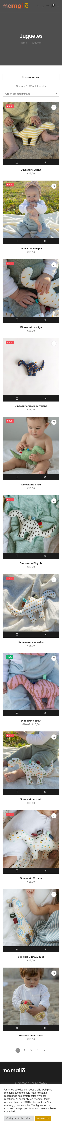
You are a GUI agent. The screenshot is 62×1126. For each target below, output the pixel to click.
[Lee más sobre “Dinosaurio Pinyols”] (17, 556)
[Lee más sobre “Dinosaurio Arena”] (17, 162)
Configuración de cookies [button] (19, 1118)
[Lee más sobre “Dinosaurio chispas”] (17, 241)
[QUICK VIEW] (45, 162)
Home (23, 42)
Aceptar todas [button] (43, 1118)
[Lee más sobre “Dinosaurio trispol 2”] (17, 792)
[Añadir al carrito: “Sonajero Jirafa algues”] (17, 949)
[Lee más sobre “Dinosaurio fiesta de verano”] (17, 398)
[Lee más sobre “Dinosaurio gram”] (17, 477)
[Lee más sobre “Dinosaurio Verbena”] (17, 871)
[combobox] (31, 94)
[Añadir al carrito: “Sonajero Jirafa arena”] (17, 1028)
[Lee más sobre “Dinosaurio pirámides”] (17, 635)
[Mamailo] (15, 9)
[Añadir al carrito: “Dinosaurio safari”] (17, 713)
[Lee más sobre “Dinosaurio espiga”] (17, 320)
